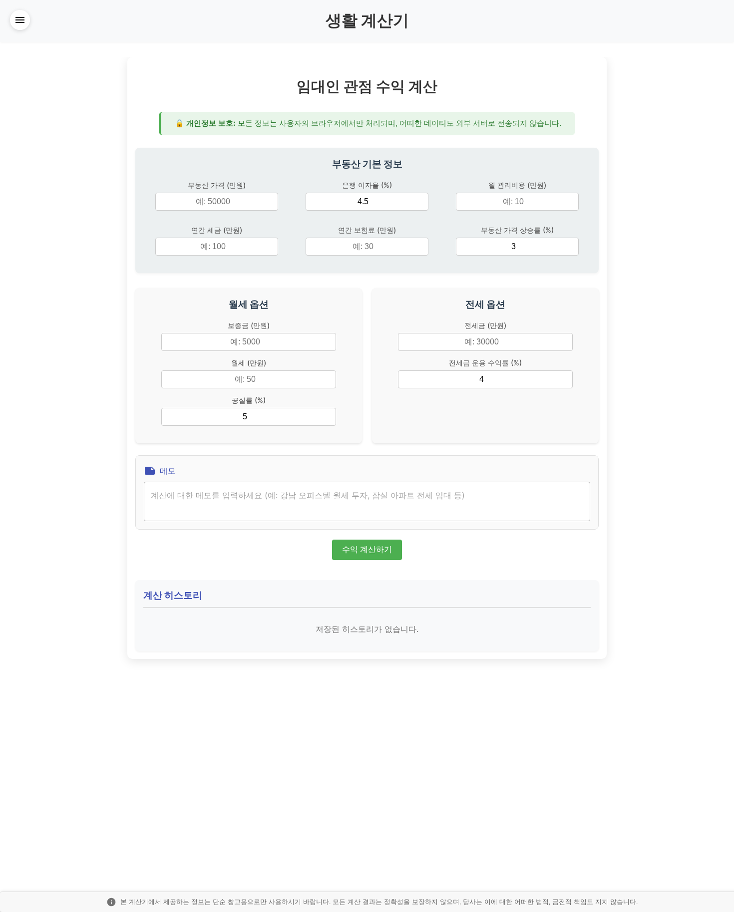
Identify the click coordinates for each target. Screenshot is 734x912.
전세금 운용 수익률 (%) (485, 362)
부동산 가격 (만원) (217, 185)
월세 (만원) (248, 362)
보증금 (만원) (249, 325)
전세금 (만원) (485, 325)
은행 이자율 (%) (367, 185)
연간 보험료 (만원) (367, 230)
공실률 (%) (249, 400)
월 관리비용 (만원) (517, 185)
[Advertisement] (50, 206)
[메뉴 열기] (20, 20)
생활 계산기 (367, 20)
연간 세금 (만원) (216, 230)
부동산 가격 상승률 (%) (517, 230)
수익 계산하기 (367, 549)
